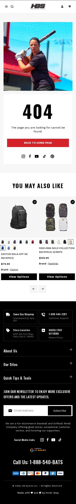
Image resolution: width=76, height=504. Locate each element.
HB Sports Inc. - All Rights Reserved (42, 486)
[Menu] (6, 6)
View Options (19, 276)
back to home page (38, 142)
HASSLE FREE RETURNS (55, 331)
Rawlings (53, 263)
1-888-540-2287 (58, 314)
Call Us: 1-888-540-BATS (38, 462)
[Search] (12, 6)
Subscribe (59, 410)
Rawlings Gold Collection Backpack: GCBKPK (56, 250)
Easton (14, 269)
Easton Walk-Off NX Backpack (14, 256)
